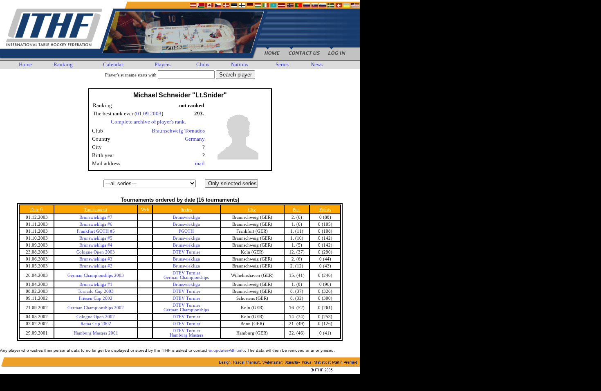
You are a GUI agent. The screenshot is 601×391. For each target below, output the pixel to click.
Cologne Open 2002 (95, 317)
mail (200, 163)
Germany (195, 139)
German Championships (186, 277)
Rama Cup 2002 (96, 323)
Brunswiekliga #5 (95, 238)
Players (162, 64)
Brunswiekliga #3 (95, 259)
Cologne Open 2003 (95, 252)
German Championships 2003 (95, 275)
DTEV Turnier (186, 252)
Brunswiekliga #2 (95, 266)
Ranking (63, 64)
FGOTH (186, 231)
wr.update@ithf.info (227, 350)
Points (325, 209)
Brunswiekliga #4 (95, 245)
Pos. (296, 209)
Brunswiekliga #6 (95, 224)
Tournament (95, 209)
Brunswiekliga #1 (95, 284)
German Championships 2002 (95, 308)
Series (282, 64)
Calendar (113, 64)
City (252, 209)
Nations (239, 64)
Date (34, 209)
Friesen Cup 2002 (95, 298)
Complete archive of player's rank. (148, 122)
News (317, 64)
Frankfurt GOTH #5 (96, 231)
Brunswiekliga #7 (95, 217)
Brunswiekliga (186, 217)
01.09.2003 (148, 113)
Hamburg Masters (186, 335)
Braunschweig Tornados (178, 131)
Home (25, 64)
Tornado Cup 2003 (96, 291)
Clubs (202, 64)
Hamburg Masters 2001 (96, 333)
